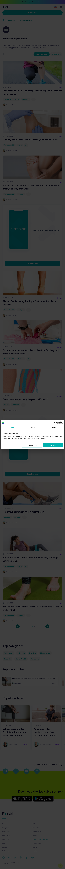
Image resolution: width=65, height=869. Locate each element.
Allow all (53, 445)
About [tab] (54, 427)
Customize (31, 445)
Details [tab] (32, 427)
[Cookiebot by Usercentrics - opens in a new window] (55, 422)
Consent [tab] (11, 427)
